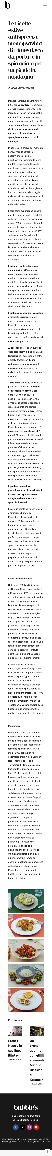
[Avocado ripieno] (26, 891)
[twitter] (22, 1127)
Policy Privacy (34, 1142)
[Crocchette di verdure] (26, 916)
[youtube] (36, 1127)
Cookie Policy (45, 1142)
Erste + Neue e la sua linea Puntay (15, 1048)
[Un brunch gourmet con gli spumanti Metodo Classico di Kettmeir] (37, 1031)
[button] (10, 1055)
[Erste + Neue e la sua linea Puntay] (15, 1031)
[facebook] (16, 1127)
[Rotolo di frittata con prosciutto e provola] (26, 990)
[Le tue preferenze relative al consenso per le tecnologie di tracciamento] (47, 1151)
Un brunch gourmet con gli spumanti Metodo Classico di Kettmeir (37, 1060)
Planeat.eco (28, 50)
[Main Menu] (45, 5)
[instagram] (29, 1127)
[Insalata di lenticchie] (26, 940)
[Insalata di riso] (26, 965)
